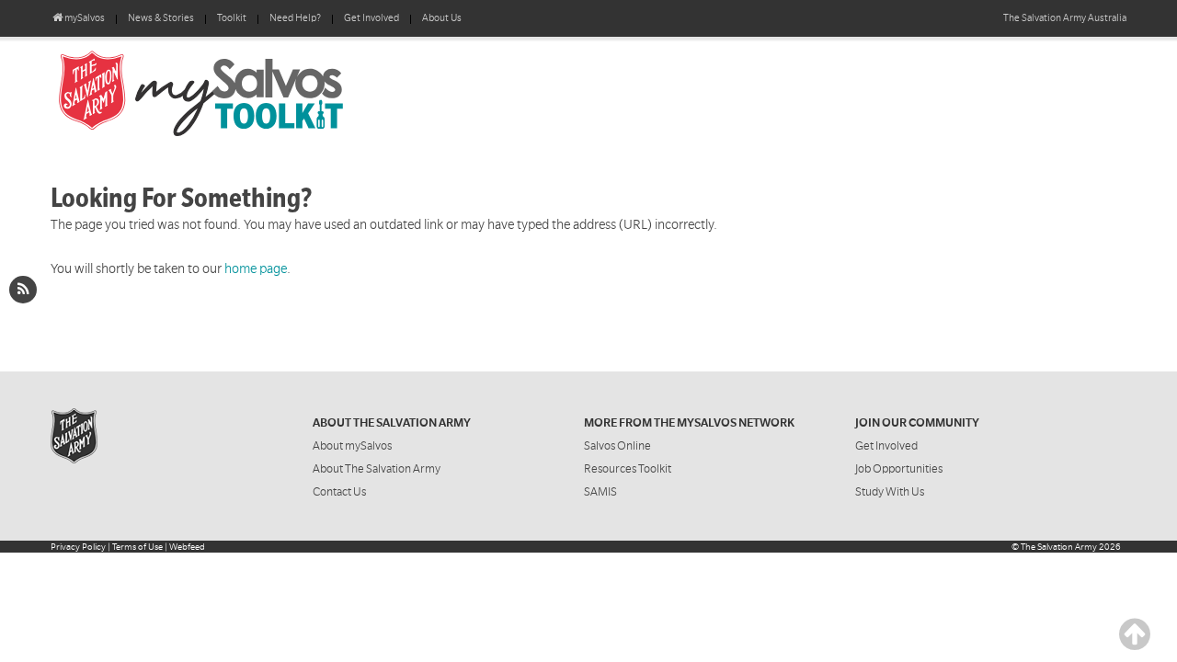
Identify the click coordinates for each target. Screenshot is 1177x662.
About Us (442, 18)
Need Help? (295, 18)
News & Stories (161, 18)
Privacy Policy (78, 547)
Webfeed (187, 547)
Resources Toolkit (627, 468)
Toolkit (231, 18)
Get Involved (371, 18)
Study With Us (889, 491)
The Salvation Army (1059, 547)
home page (255, 268)
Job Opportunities (899, 468)
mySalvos (262, 92)
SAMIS (600, 491)
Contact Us (339, 491)
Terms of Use (137, 547)
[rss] (23, 289)
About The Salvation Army (376, 468)
